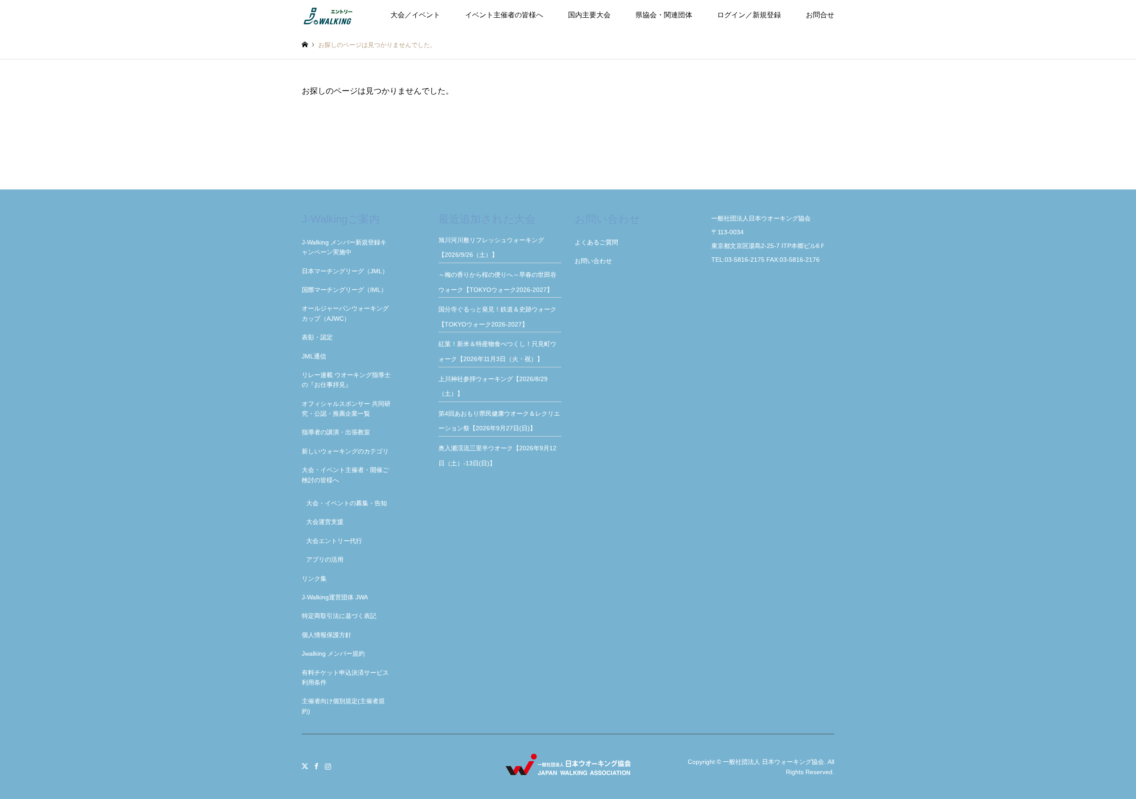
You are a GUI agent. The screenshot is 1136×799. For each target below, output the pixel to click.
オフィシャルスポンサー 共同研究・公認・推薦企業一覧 (346, 408)
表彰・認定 (317, 337)
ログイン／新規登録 (749, 15)
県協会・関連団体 (663, 15)
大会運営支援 (324, 521)
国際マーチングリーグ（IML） (344, 289)
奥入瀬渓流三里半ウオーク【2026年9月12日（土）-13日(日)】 (497, 456)
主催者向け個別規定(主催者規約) (343, 705)
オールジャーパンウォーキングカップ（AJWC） (345, 313)
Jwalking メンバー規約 (333, 653)
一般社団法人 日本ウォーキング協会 (773, 761)
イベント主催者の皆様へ (504, 15)
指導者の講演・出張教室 (336, 432)
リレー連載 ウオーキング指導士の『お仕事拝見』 (346, 379)
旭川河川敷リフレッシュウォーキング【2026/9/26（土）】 (491, 247)
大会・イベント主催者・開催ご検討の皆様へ (345, 474)
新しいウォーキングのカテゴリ (345, 451)
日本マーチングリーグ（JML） (345, 271)
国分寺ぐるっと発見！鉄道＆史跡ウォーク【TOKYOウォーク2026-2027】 (497, 317)
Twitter (305, 766)
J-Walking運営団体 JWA (335, 597)
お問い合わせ (593, 260)
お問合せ (820, 15)
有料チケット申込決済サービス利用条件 (345, 677)
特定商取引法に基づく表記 (339, 615)
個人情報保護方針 (326, 634)
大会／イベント (415, 15)
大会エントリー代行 (334, 540)
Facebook (316, 766)
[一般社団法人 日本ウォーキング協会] (329, 15)
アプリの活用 (324, 559)
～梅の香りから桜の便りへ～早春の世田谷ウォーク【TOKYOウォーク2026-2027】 (498, 282)
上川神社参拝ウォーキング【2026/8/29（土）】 (493, 386)
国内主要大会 (589, 15)
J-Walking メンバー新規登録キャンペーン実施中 (344, 247)
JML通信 (314, 356)
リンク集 (314, 578)
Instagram (328, 766)
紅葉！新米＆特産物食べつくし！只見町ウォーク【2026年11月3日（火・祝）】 (497, 351)
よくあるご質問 (596, 242)
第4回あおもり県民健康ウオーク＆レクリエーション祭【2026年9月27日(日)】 (499, 421)
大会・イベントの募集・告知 (346, 503)
